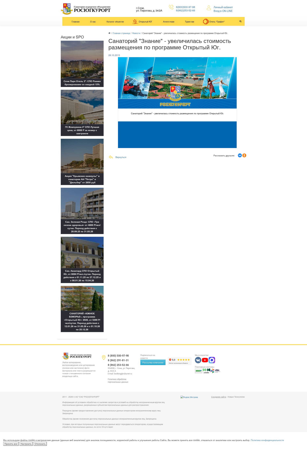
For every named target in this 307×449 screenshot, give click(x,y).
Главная (75, 21)
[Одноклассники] (244, 155)
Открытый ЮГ (145, 21)
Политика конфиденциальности (267, 440)
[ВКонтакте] (240, 155)
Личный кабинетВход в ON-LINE (223, 9)
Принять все (10, 443)
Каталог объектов (115, 21)
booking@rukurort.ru (123, 374)
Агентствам (168, 21)
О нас (93, 21)
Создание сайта (218, 396)
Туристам (189, 21)
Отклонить (40, 443)
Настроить (26, 443)
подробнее (177, 116)
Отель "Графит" (217, 21)
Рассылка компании (152, 362)
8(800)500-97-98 (185, 7)
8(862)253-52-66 (185, 10)
